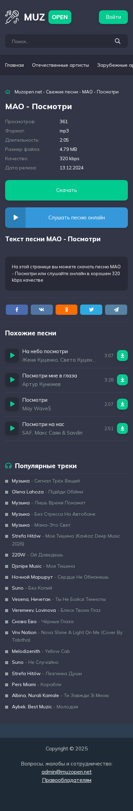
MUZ (46, 17)
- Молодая (45, 707)
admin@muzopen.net (67, 772)
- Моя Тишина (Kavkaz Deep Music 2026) (66, 539)
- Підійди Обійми (47, 492)
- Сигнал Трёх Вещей (46, 481)
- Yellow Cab (41, 651)
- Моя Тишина (43, 566)
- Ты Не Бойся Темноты (59, 599)
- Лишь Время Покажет (49, 503)
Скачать (66, 190)
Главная (14, 65)
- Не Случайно (35, 662)
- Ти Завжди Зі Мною (60, 695)
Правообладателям (66, 780)
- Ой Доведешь (37, 555)
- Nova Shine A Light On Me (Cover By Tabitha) (67, 636)
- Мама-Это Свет (41, 525)
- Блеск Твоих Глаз (56, 610)
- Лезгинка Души (47, 673)
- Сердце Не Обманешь (60, 577)
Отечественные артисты (60, 65)
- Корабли (36, 684)
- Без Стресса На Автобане (53, 514)
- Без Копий (32, 588)
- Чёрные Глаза (43, 621)
